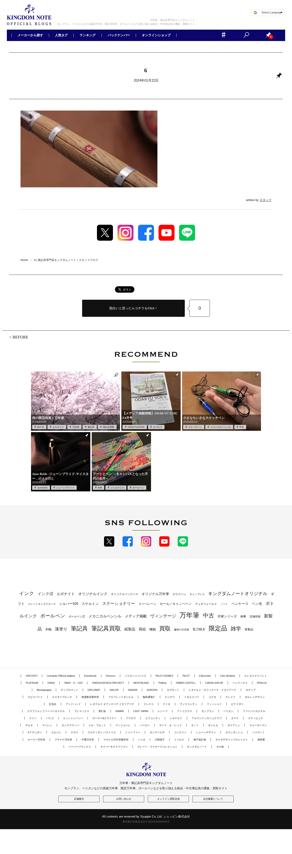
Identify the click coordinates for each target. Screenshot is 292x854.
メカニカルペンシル (220, 427)
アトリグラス (184, 711)
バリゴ (50, 718)
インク (26, 593)
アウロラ (131, 718)
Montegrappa (44, 690)
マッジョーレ (122, 725)
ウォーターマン (258, 725)
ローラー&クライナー (104, 718)
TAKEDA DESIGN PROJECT (108, 682)
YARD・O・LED (73, 682)
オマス (235, 718)
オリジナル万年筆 (155, 594)
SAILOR (114, 690)
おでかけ (157, 427)
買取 (165, 628)
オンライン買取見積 (168, 798)
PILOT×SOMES (164, 675)
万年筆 (75, 427)
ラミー (33, 718)
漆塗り (61, 629)
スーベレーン (147, 604)
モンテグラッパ (70, 725)
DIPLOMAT (94, 690)
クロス (74, 732)
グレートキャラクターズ (42, 604)
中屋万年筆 (87, 739)
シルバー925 (68, 604)
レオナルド (176, 718)
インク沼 (45, 594)
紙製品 (129, 629)
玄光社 (52, 704)
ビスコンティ (152, 718)
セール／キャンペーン (176, 604)
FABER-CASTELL (186, 682)
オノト (195, 725)
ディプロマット (69, 690)
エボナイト (66, 594)
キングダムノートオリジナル (237, 593)
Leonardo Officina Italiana (61, 675)
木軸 (48, 629)
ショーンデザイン (206, 732)
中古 (241, 427)
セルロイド (58, 427)
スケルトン (90, 604)
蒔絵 (142, 629)
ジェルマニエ (117, 487)
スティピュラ (255, 718)
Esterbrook (90, 675)
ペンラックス (240, 682)
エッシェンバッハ (73, 718)
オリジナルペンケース (124, 594)
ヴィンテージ (163, 616)
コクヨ (212, 697)
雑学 (236, 629)
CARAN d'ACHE (214, 682)
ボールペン (138, 487)
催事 (243, 616)
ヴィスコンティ (188, 704)
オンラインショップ (156, 35)
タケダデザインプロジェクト (231, 739)
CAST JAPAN (140, 711)
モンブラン (207, 711)
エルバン (56, 732)
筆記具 (91, 427)
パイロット (258, 732)
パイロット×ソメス (135, 675)
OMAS (51, 682)
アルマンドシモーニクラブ (207, 718)
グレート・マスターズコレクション (157, 746)
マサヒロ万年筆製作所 (115, 739)
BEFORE (20, 337)
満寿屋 (261, 739)
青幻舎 (102, 711)
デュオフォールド (206, 604)
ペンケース (239, 604)
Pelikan (163, 682)
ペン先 (257, 604)
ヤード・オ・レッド (170, 725)
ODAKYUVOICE (136, 427)
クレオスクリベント (255, 675)
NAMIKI (119, 711)
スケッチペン (195, 427)
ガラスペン (179, 594)
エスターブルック (62, 697)
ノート (224, 604)
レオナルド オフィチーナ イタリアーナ (112, 704)
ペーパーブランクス (79, 746)
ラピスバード (35, 697)
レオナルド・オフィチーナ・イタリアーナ (212, 690)
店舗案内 (79, 798)
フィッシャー (214, 704)
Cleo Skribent (227, 675)
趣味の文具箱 (181, 629)
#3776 (40, 427)
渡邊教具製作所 (90, 697)
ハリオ (141, 739)
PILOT (186, 675)
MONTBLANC (141, 682)
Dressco (110, 675)
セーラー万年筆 (36, 739)
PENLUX (262, 682)
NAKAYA (132, 690)
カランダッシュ (234, 732)
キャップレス (197, 594)
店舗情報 (255, 616)
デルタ (29, 725)
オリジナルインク (92, 594)
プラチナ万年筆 (63, 739)
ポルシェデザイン (255, 697)
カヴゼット (173, 690)
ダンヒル (213, 725)
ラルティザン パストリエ (102, 732)
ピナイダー (237, 704)
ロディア (251, 690)
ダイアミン (233, 725)
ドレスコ (148, 704)
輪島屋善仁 (149, 697)
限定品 (218, 628)
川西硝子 (160, 739)
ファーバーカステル (254, 711)
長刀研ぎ (199, 629)
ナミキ (166, 704)
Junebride (42, 487)
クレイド (230, 697)
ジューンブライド (65, 487)
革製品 (249, 629)
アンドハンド (73, 704)
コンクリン (180, 732)
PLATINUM (32, 682)
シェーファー (132, 732)
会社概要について (213, 798)
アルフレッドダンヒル (120, 697)
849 (100, 487)
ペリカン (228, 711)
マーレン (47, 725)
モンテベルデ (157, 732)
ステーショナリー (118, 603)
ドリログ (179, 739)
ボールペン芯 (77, 616)
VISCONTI (31, 675)
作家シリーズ (227, 616)
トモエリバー (191, 697)
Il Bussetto (205, 675)
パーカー (145, 725)
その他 (220, 746)
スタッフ (265, 200)
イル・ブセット (97, 725)
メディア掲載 (136, 616)
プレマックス (81, 711)
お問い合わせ (123, 798)
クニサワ (170, 697)
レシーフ (163, 711)
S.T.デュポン (35, 732)
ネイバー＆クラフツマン (114, 746)
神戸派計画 (199, 739)
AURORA (152, 690)
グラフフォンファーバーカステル (46, 711)
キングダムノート (197, 746)
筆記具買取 (108, 427)
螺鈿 (152, 629)
